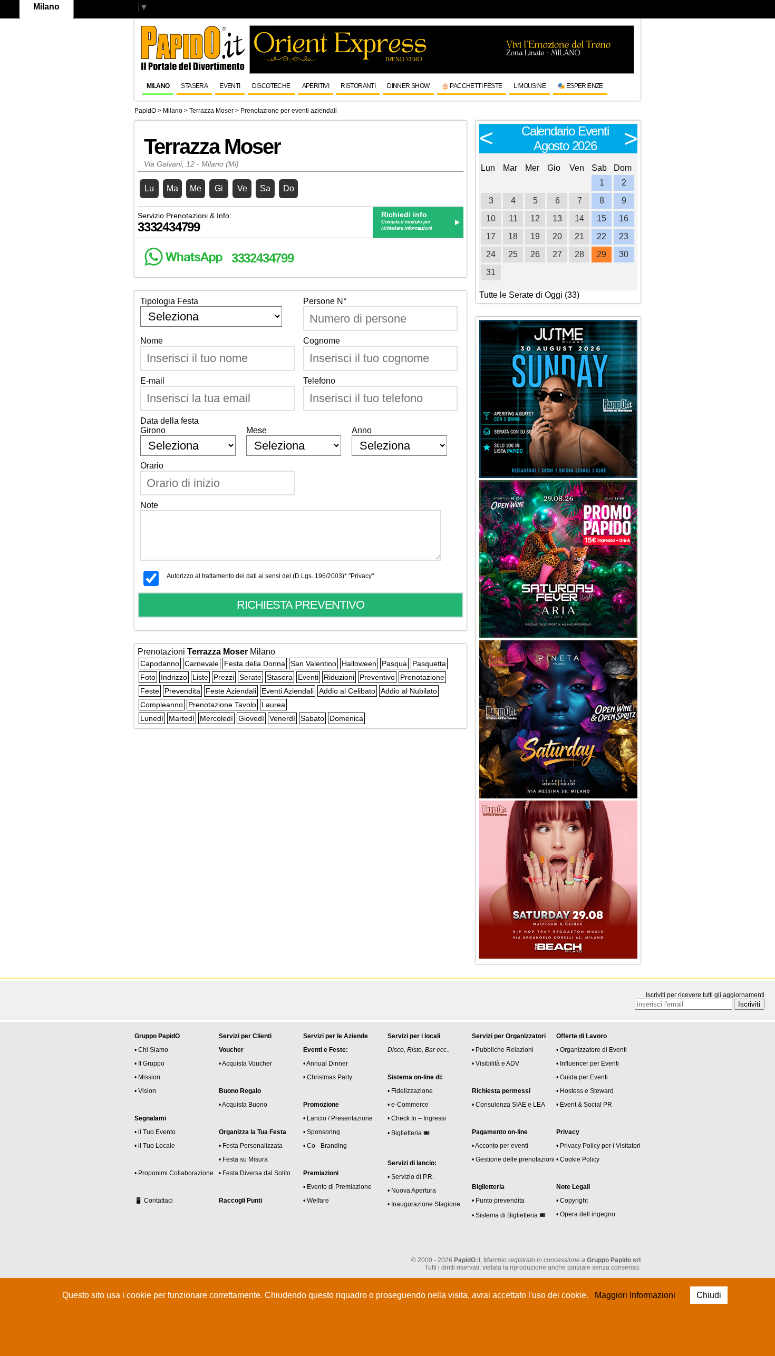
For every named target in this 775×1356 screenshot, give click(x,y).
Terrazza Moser (211, 110)
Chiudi (708, 1295)
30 (623, 254)
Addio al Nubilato (409, 691)
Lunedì (151, 718)
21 (579, 236)
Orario (151, 465)
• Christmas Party (327, 1077)
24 (491, 254)
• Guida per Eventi (582, 1077)
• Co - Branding (325, 1145)
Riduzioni (339, 677)
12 (535, 218)
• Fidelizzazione (410, 1091)
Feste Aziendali (231, 691)
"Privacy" (361, 576)
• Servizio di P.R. (411, 1177)
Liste (200, 677)
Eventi (229, 86)
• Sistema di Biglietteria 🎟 (509, 1215)
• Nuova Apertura (412, 1190)
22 (601, 236)
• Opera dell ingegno (585, 1214)
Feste (149, 691)
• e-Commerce (408, 1104)
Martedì (182, 718)
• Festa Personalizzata (251, 1145)
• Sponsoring (321, 1132)
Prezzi (224, 677)
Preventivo (377, 677)
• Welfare (316, 1200)
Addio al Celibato (347, 691)
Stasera (194, 86)
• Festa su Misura (243, 1159)
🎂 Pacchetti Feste (471, 86)
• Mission (147, 1077)
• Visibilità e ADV (495, 1063)
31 (491, 272)
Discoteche (271, 86)
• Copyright (572, 1200)
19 (535, 236)
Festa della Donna (254, 663)
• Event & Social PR (584, 1104)
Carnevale (202, 663)
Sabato (312, 718)
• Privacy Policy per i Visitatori (598, 1145)
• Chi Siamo (151, 1049)
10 (491, 218)
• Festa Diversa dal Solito (254, 1173)
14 (579, 218)
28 (579, 254)
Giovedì (251, 718)
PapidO (145, 110)
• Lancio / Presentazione (338, 1118)
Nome (151, 340)
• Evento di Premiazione (337, 1187)
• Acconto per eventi (500, 1145)
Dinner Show (408, 86)
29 (601, 254)
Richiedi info (404, 214)
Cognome (321, 340)
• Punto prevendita (498, 1200)
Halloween (359, 663)
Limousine (530, 86)
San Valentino (313, 663)
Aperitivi (316, 86)
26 (535, 254)
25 (513, 254)
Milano (158, 86)
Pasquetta (429, 663)
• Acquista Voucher (245, 1063)
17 (491, 236)
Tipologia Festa (169, 301)
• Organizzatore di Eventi (591, 1049)
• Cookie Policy (577, 1159)
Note (149, 505)
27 (557, 254)
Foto (148, 677)
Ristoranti (358, 86)
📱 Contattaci (153, 1200)
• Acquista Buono (243, 1104)
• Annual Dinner (325, 1063)
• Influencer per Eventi (587, 1063)
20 (557, 236)
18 (513, 236)
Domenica (346, 718)
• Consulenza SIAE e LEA (508, 1104)
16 (623, 218)
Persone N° (324, 301)
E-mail (152, 380)
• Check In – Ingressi (417, 1118)
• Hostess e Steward (585, 1091)
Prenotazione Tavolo (222, 704)
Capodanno (159, 663)
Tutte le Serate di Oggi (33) (529, 294)
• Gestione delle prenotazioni (513, 1159)
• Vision (145, 1091)
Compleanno (161, 704)
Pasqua (394, 663)
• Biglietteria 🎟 (409, 1133)
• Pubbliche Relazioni (503, 1049)
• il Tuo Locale (154, 1145)
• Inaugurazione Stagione (424, 1204)
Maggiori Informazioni (635, 1295)
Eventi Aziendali (287, 691)
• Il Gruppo (149, 1063)
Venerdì (282, 718)
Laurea (273, 704)
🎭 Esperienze (580, 86)
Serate (250, 677)
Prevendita (182, 691)
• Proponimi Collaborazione (174, 1173)
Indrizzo (174, 677)
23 (623, 236)
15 (601, 218)
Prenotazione (422, 677)
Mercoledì (216, 718)
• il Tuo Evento (155, 1132)
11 (513, 218)
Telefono (319, 380)
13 (557, 218)
